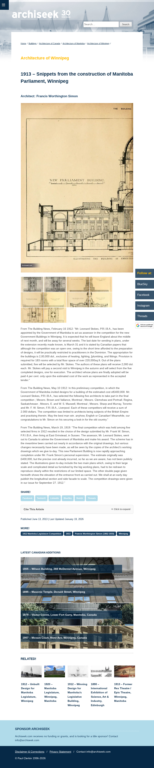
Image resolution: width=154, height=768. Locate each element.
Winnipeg (123, 534)
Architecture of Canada (49, 43)
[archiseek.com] (41, 17)
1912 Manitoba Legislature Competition (42, 534)
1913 (68, 534)
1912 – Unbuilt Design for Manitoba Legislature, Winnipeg (30, 693)
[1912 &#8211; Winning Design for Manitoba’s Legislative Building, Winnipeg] (78, 676)
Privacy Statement (60, 751)
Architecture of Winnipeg (98, 43)
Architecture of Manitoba (74, 43)
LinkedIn (54, 498)
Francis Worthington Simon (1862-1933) (94, 534)
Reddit (79, 498)
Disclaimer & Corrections (29, 751)
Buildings (33, 43)
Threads (92, 498)
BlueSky (68, 498)
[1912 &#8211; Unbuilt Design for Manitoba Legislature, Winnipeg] (31, 676)
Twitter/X (41, 498)
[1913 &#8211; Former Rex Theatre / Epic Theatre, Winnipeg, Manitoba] (124, 676)
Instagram (143, 305)
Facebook (27, 498)
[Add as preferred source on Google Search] (144, 327)
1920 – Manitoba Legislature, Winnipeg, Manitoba (52, 693)
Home (23, 43)
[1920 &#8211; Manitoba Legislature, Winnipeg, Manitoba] (54, 676)
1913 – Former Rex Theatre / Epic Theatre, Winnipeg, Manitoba (123, 693)
